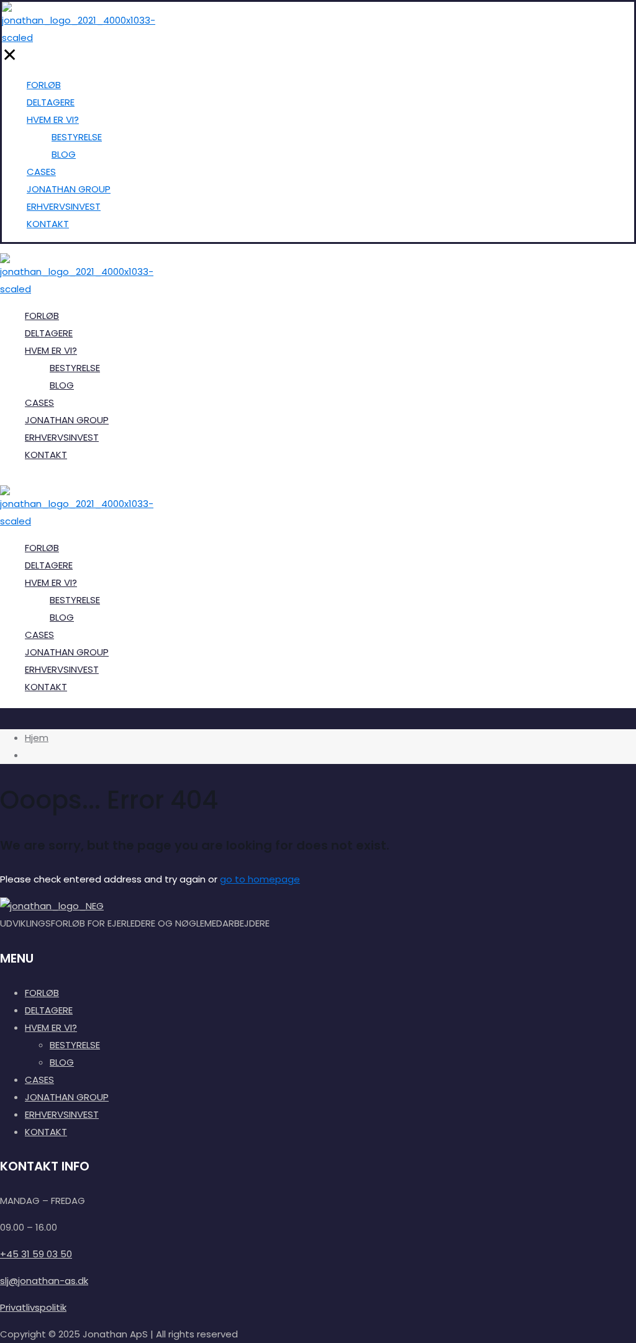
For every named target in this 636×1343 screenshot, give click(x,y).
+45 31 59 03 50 (36, 1253)
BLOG (62, 1062)
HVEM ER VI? (51, 1027)
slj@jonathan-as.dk (44, 1280)
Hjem (36, 737)
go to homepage (260, 879)
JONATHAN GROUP (67, 1096)
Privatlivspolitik (33, 1307)
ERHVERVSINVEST (62, 1114)
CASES (39, 1079)
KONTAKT (46, 1131)
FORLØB (42, 992)
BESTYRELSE (75, 1044)
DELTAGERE (49, 1010)
